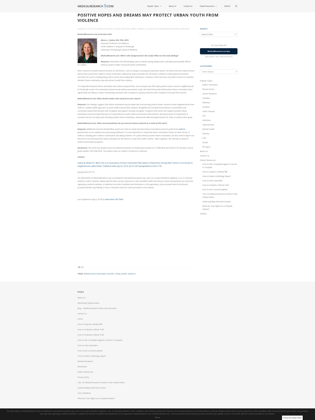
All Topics (206, 147)
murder (110, 273)
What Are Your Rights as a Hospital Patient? (96, 398)
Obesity (205, 133)
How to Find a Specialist (212, 180)
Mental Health (208, 129)
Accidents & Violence (104, 28)
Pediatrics (141, 28)
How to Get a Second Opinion (215, 189)
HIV (204, 115)
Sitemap (157, 417)
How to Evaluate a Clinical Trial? (215, 185)
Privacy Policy (83, 377)
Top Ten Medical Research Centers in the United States (101, 382)
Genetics (206, 107)
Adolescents (90, 273)
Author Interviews (122, 28)
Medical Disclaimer (85, 361)
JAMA (133, 28)
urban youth (121, 273)
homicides (101, 273)
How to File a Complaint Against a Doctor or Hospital (100, 340)
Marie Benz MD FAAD (180, 28)
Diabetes (206, 102)
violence (181, 129)
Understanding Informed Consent (216, 201)
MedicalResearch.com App (219, 51)
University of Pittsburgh (157, 28)
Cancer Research (209, 93)
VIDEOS (227, 6)
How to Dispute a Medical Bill (214, 171)
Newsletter (82, 366)
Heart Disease (208, 111)
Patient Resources (207, 6)
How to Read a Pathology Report (216, 176)
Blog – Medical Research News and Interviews (97, 308)
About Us (172, 6)
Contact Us (188, 6)
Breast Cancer (208, 89)
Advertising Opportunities (88, 303)
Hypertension (208, 124)
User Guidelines (84, 393)
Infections (206, 120)
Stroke (205, 142)
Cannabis (206, 98)
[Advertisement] (136, 233)
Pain (204, 138)
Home (80, 319)
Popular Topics (153, 6)
